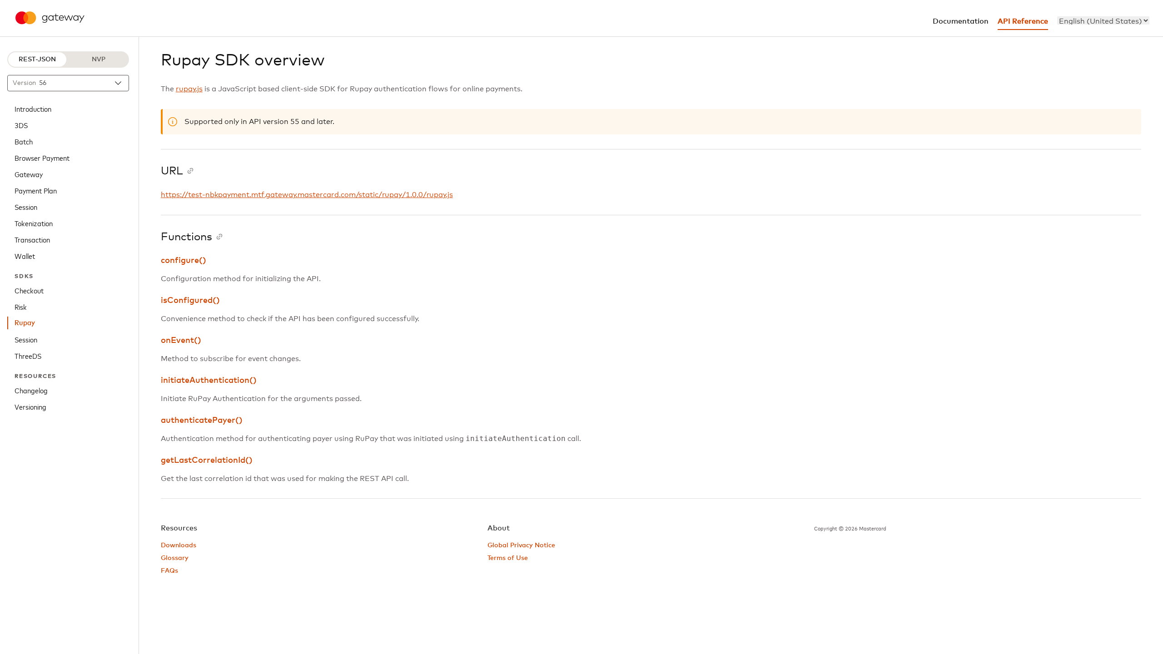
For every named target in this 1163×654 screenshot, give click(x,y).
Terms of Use (507, 558)
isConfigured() (190, 301)
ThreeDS (28, 356)
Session (26, 207)
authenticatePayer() (202, 420)
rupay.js (189, 89)
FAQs (169, 571)
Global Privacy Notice (521, 545)
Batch (24, 141)
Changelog (31, 390)
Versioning (30, 406)
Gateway (29, 174)
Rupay (25, 323)
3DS (21, 125)
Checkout (29, 290)
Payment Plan (36, 190)
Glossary (175, 558)
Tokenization (34, 223)
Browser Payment (42, 158)
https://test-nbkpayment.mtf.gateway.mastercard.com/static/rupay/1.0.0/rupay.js (307, 194)
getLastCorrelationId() (207, 460)
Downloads (178, 545)
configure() (183, 261)
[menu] (1103, 20)
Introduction (33, 109)
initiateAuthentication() (209, 381)
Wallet (25, 256)
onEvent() (181, 341)
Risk (21, 307)
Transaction (32, 239)
